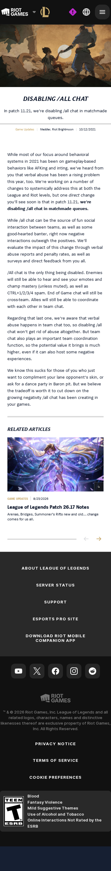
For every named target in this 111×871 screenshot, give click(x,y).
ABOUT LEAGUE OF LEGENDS (56, 568)
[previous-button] (86, 539)
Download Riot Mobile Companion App (56, 638)
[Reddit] (92, 671)
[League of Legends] (45, 12)
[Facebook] (55, 671)
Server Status (55, 585)
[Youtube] (18, 671)
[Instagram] (74, 671)
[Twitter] (37, 671)
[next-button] (99, 539)
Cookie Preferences (55, 777)
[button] (24, 129)
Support (55, 601)
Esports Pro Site (55, 618)
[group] (55, 483)
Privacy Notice (55, 743)
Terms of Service (55, 760)
